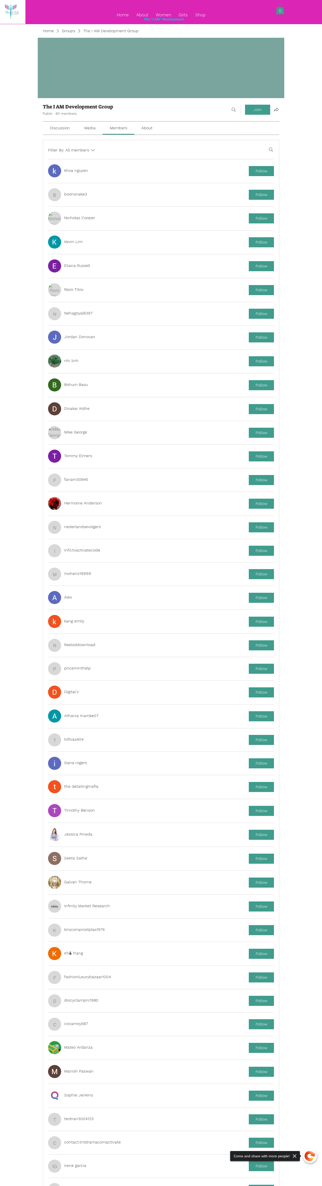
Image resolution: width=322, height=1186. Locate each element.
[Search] (234, 110)
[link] (60, 128)
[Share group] (276, 109)
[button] (280, 9)
